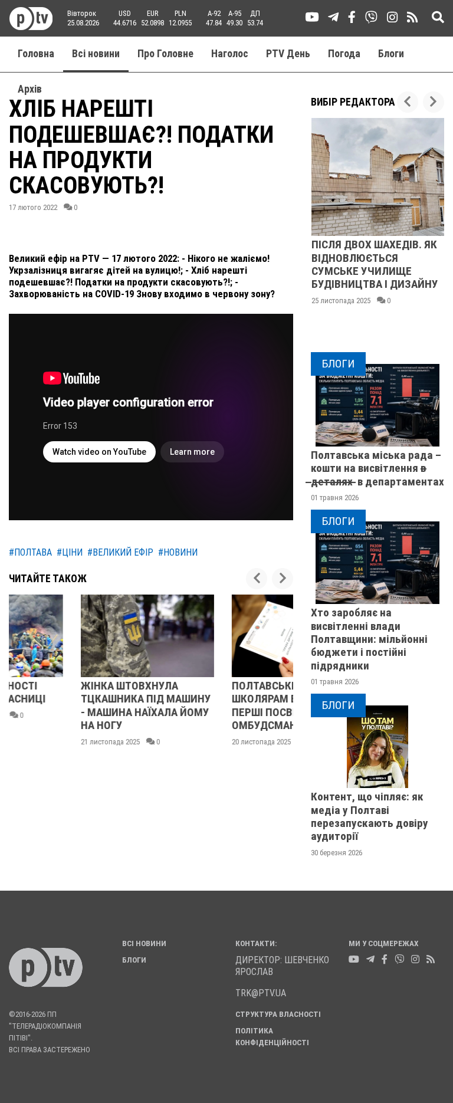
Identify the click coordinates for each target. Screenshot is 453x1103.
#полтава (30, 552)
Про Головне (165, 54)
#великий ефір (120, 552)
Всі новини (96, 54)
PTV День (288, 54)
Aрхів (30, 89)
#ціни (70, 552)
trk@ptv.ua (260, 993)
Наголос (229, 54)
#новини (178, 552)
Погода (344, 54)
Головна (36, 54)
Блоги (391, 54)
